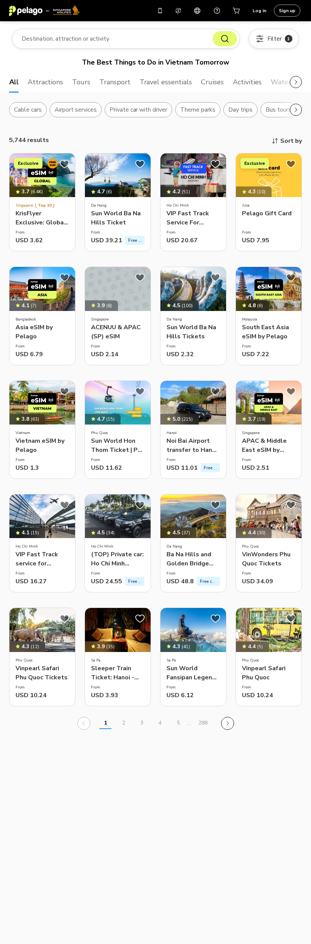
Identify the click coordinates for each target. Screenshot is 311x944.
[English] (197, 11)
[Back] (83, 723)
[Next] (227, 723)
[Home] (44, 10)
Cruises (212, 82)
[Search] (225, 38)
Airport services (76, 110)
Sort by (291, 141)
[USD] (178, 11)
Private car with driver (139, 110)
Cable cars (28, 110)
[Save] (64, 164)
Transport (114, 82)
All (14, 82)
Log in (259, 11)
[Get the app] (160, 11)
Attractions (45, 82)
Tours (81, 82)
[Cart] (236, 11)
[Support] (217, 11)
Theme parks (197, 110)
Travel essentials (166, 82)
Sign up (287, 11)
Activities (247, 82)
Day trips (240, 110)
